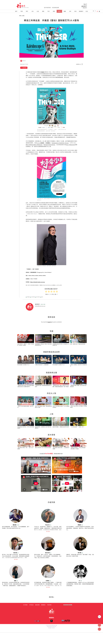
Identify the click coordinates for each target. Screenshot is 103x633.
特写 (27, 11)
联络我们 (81, 11)
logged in (49, 322)
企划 (38, 11)
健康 (65, 11)
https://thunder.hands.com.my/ (37, 282)
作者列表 (49, 605)
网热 (54, 11)
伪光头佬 (47, 552)
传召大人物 (51, 393)
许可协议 (31, 605)
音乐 (42, 296)
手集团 (42, 72)
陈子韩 (79, 552)
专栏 (49, 11)
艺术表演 (38, 296)
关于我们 (25, 605)
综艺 (23, 15)
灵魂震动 (48, 143)
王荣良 (47, 580)
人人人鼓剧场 (40, 143)
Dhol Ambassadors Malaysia (34, 144)
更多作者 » (51, 597)
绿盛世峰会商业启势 (51, 352)
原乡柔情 (51, 434)
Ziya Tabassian (70, 144)
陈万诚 (15, 552)
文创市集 (33, 296)
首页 (16, 11)
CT (79, 580)
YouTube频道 (49, 453)
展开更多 (48, 531)
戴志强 (14, 525)
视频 (43, 11)
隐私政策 (37, 605)
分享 (70, 11)
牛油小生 (47, 525)
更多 (76, 11)
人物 (32, 11)
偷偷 (15, 580)
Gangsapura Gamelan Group (60, 143)
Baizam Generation (49, 144)
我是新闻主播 (51, 372)
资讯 (59, 11)
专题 (22, 11)
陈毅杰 (79, 525)
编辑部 (24, 60)
